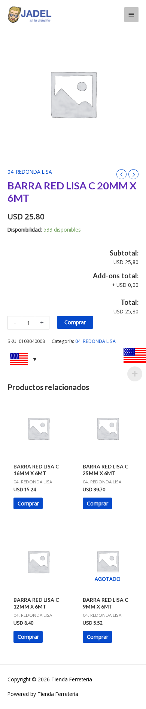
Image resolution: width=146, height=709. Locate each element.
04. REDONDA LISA (29, 171)
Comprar (75, 322)
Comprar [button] (28, 503)
